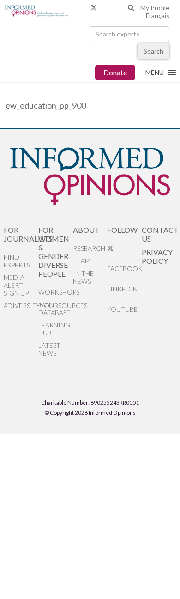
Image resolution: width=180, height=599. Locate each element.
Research (89, 248)
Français (157, 15)
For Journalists (21, 234)
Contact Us (159, 234)
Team (81, 261)
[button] (154, 72)
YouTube (122, 309)
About (86, 229)
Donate (115, 72)
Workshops (55, 292)
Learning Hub (54, 329)
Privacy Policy (157, 256)
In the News (83, 277)
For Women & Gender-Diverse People (54, 251)
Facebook (124, 268)
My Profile (154, 8)
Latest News (49, 349)
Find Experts (17, 261)
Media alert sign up (16, 285)
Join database (54, 308)
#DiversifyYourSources (21, 305)
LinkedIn (122, 289)
